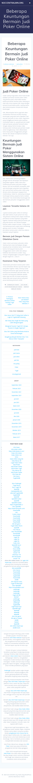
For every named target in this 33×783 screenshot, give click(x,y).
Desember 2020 (16, 409)
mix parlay (16, 364)
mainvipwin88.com (16, 491)
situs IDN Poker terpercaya (19, 691)
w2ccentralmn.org (12, 3)
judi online (24, 284)
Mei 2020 (16, 416)
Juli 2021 (16, 399)
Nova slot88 (16, 549)
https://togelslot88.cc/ (16, 504)
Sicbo (16, 457)
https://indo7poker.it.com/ (16, 451)
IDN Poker (16, 447)
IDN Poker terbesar (15, 637)
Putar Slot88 (16, 520)
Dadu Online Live (16, 455)
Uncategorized (16, 374)
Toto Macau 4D (16, 470)
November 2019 (16, 427)
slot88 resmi (16, 628)
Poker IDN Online (16, 453)
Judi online (20, 64)
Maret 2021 (16, 406)
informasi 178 (16, 555)
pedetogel (17, 589)
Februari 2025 (16, 388)
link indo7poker (16, 556)
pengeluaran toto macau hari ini (18, 733)
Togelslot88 (16, 478)
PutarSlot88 (16, 510)
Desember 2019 (16, 423)
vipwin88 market (16, 499)
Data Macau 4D (16, 461)
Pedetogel (16, 547)
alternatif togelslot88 (16, 493)
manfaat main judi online (20, 288)
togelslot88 (16, 495)
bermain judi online (13, 284)
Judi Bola (16, 350)
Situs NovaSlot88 (16, 531)
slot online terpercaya (16, 626)
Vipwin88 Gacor (16, 545)
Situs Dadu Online (24, 709)
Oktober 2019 (16, 430)
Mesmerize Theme (19, 777)
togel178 (16, 537)
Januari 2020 (16, 420)
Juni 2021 (16, 402)
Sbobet (16, 622)
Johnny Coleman (9, 64)
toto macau (16, 570)
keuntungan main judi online (13, 287)
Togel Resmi (16, 485)
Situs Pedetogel (16, 483)
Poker (16, 367)
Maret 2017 (16, 437)
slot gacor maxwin (16, 618)
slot (16, 512)
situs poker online (16, 449)
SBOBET (16, 597)
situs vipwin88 (16, 506)
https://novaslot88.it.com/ (16, 587)
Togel (16, 370)
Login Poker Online (16, 463)
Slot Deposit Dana (16, 581)
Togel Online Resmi (16, 526)
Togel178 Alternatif (16, 583)
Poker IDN (16, 543)
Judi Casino (16, 353)
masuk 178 (16, 553)
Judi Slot (16, 360)
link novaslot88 (16, 568)
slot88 (16, 580)
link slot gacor (16, 524)
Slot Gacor (16, 476)
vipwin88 (16, 497)
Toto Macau (16, 529)
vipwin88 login (16, 608)
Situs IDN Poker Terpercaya (16, 681)
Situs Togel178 (16, 487)
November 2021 (16, 392)
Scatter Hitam (16, 514)
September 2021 (16, 395)
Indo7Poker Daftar (16, 466)
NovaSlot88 (16, 533)
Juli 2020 (16, 413)
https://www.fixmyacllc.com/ (16, 508)
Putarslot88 (16, 572)
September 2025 (16, 385)
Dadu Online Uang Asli (16, 459)
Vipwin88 (16, 489)
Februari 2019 (16, 434)
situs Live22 (14, 656)
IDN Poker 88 (16, 474)
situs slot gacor (16, 616)
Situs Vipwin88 (16, 585)
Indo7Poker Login (16, 468)
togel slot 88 (16, 595)
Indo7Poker (16, 465)
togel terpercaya (16, 606)
